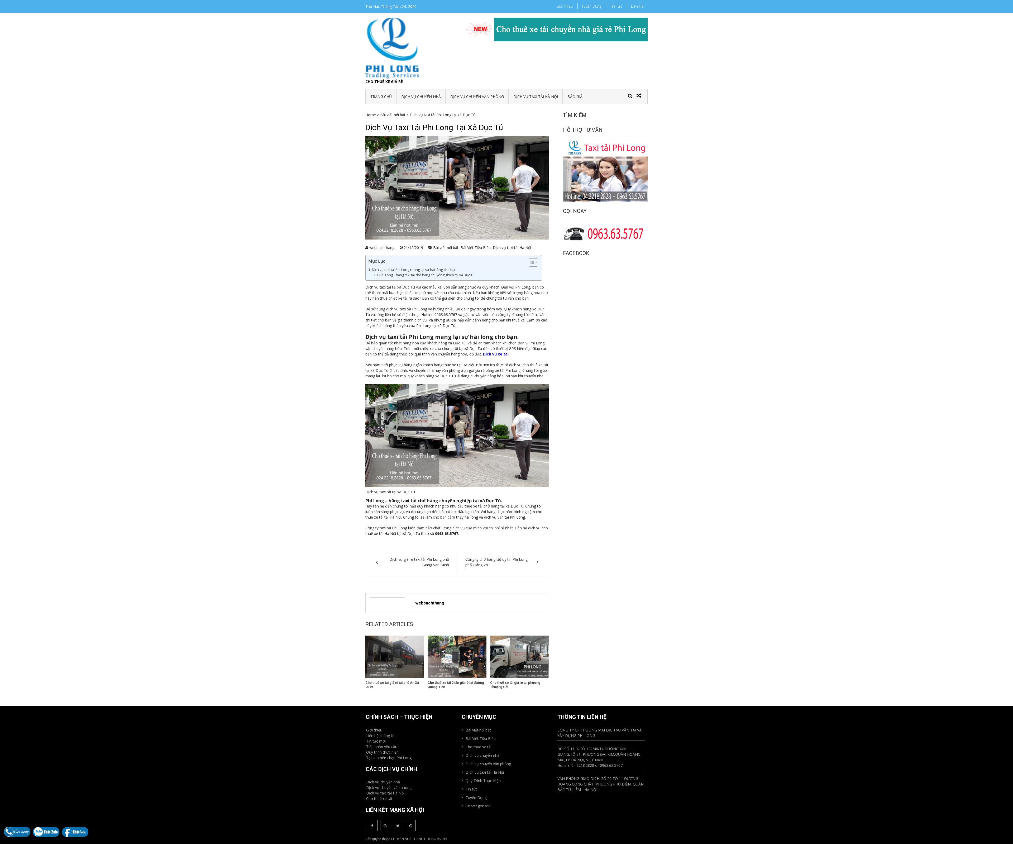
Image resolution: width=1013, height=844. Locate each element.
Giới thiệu (564, 6)
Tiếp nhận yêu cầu (381, 746)
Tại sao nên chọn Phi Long (389, 757)
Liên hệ (637, 6)
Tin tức (616, 6)
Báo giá (574, 96)
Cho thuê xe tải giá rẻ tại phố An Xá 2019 (392, 685)
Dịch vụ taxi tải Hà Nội (535, 96)
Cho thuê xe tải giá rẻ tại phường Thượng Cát (515, 685)
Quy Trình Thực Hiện (483, 780)
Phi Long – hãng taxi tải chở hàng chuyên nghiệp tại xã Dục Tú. (427, 275)
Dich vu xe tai (496, 354)
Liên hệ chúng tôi (380, 735)
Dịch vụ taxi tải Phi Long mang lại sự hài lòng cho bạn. (414, 269)
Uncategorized (478, 805)
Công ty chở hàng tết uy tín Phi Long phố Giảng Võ (496, 562)
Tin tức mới (376, 741)
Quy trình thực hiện (382, 752)
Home (370, 114)
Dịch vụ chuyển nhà (421, 96)
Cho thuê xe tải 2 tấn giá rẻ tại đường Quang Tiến (456, 685)
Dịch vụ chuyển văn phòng (477, 96)
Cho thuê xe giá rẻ (384, 81)
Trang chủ (381, 96)
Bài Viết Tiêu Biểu (476, 247)
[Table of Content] (533, 262)
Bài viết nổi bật (392, 114)
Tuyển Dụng (591, 6)
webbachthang (381, 247)
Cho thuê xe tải (379, 798)
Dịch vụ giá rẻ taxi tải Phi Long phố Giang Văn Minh (419, 562)
